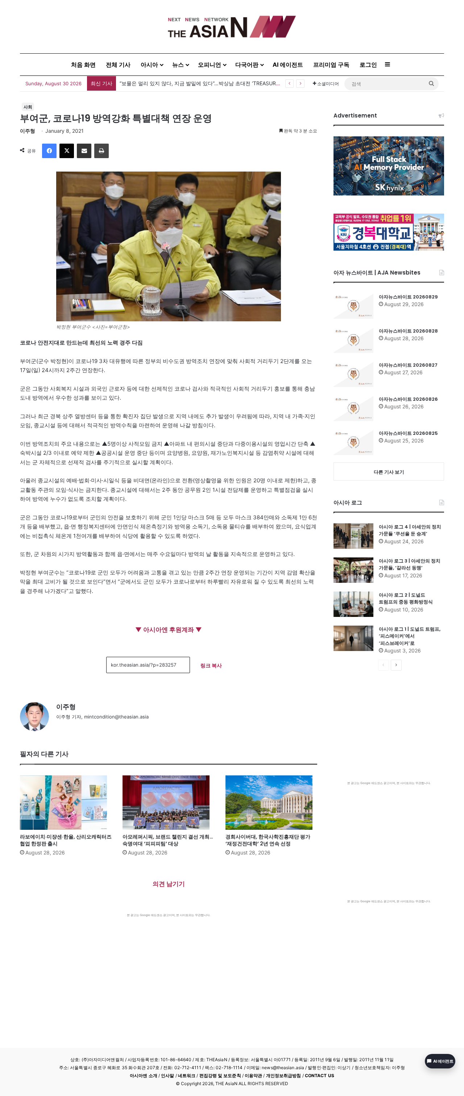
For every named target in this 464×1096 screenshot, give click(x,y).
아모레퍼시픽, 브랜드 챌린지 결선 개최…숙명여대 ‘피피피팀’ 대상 (168, 840)
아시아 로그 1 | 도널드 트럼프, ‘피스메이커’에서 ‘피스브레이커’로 (409, 636)
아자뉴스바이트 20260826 (408, 399)
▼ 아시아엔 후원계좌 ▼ (168, 629)
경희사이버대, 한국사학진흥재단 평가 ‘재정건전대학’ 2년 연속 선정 (267, 840)
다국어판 (246, 64)
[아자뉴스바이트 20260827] (353, 374)
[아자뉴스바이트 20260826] (353, 408)
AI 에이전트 (288, 64)
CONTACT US (319, 1075)
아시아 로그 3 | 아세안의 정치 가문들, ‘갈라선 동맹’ (409, 564)
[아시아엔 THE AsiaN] (232, 27)
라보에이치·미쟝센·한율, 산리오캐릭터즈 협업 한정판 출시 (66, 840)
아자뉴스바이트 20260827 (408, 365)
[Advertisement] (168, 971)
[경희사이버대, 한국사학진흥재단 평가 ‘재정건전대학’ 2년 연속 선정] (271, 802)
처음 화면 (83, 64)
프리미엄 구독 (331, 64)
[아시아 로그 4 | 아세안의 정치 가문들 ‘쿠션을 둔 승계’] (353, 536)
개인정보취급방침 (283, 1075)
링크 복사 (211, 665)
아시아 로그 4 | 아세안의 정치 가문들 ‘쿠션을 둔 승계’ (410, 530)
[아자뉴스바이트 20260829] (353, 306)
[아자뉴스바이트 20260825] (353, 442)
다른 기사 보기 (389, 472)
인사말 (167, 1075)
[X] (66, 151)
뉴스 (178, 64)
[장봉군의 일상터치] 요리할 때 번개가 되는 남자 (174, 83)
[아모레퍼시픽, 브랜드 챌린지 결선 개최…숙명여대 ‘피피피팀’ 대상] (168, 802)
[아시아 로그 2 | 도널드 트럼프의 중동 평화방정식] (353, 604)
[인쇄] (101, 151)
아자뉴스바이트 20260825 (408, 433)
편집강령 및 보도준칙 (220, 1075)
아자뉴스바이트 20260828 (408, 330)
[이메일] (84, 151)
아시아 (149, 64)
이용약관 (253, 1075)
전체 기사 (118, 64)
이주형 (27, 131)
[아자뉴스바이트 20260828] (353, 340)
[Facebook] (49, 151)
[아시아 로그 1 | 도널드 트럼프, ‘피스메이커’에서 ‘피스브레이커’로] (353, 638)
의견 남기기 (169, 883)
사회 (28, 107)
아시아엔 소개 (143, 1075)
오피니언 (209, 64)
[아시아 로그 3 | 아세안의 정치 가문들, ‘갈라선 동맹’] (353, 570)
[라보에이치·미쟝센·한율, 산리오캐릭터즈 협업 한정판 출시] (66, 802)
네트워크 (186, 1075)
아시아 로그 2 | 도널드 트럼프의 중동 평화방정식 (406, 599)
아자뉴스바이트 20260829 (408, 296)
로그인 (368, 64)
